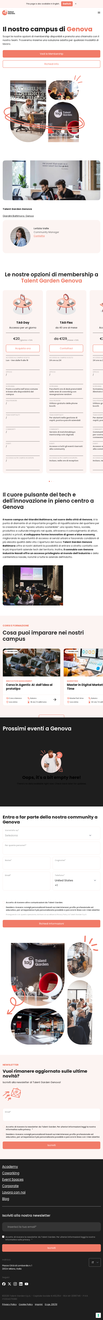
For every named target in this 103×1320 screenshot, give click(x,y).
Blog (5, 1199)
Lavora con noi (13, 1192)
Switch (67, 3)
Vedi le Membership (51, 53)
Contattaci (66, 348)
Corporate (10, 1186)
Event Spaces (12, 1179)
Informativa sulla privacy (18, 1129)
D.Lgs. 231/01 (51, 1304)
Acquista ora (23, 348)
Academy (10, 1166)
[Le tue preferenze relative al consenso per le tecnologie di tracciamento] (98, 1315)
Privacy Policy (9, 1304)
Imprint (39, 1304)
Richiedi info (51, 64)
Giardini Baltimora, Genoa (18, 216)
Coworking (10, 1173)
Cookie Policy (26, 1304)
